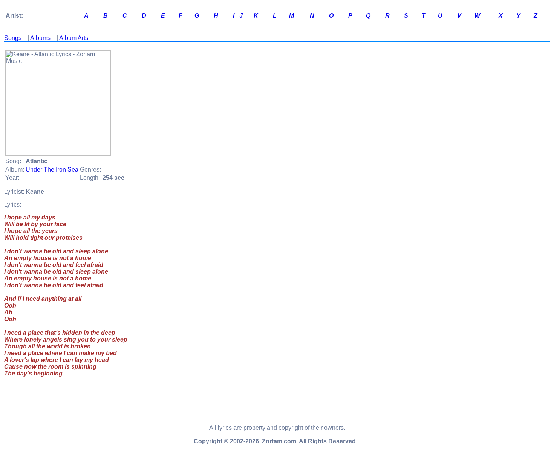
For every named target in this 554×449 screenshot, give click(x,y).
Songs (12, 38)
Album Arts (73, 38)
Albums (40, 38)
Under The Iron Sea (52, 169)
